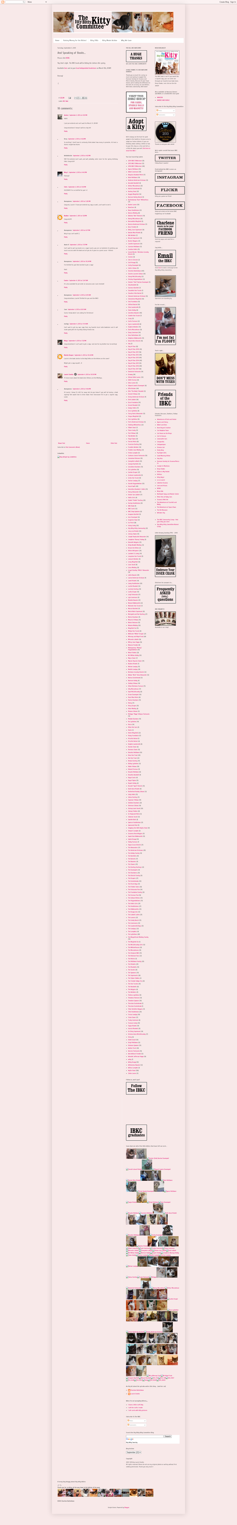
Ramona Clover (132, 749)
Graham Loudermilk (134, 475)
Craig (129, 318)
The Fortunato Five (134, 889)
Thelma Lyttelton (133, 995)
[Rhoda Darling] (143, 1266)
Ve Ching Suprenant (134, 1031)
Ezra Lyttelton (132, 411)
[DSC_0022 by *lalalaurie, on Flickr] (138, 1380)
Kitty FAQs (94, 40)
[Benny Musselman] (158, 1288)
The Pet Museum (162, 510)
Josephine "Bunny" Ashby (136, 539)
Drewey (130, 374)
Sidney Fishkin (132, 811)
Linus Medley (132, 567)
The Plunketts (132, 967)
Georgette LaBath (133, 461)
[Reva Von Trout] (152, 1224)
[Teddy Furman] (172, 1354)
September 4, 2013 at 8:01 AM (77, 309)
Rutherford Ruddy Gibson (136, 791)
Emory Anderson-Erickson (136, 397)
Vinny (130, 1037)
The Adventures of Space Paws (166, 507)
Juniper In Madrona (163, 466)
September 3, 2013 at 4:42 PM (78, 172)
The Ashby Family (133, 853)
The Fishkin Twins (133, 887)
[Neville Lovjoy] (153, 1255)
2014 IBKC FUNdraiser (135, 161)
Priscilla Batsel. (133, 741)
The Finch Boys (133, 884)
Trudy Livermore (133, 1020)
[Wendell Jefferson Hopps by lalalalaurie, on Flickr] (131, 1158)
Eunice (66, 280)
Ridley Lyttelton (133, 763)
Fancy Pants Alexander (135, 413)
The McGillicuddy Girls (135, 945)
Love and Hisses (162, 486)
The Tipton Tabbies (133, 978)
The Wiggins (132, 989)
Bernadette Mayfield (134, 221)
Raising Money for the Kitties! (74, 40)
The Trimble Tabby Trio (135, 981)
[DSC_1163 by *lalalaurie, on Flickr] (162, 1378)
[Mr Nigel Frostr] (166, 1376)
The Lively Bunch (133, 920)
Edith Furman (132, 380)
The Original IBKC (133, 953)
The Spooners (132, 973)
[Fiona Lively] (162, 1365)
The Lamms (131, 917)
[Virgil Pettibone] (153, 1202)
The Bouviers (132, 861)
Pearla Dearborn (133, 700)
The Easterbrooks (133, 881)
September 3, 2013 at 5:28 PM (82, 201)
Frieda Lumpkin (133, 453)
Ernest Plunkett (133, 405)
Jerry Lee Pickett (133, 531)
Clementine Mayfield (134, 299)
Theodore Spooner (133, 1001)
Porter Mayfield (133, 733)
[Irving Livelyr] (131, 1376)
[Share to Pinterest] (86, 98)
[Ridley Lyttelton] (162, 1321)
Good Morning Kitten (163, 456)
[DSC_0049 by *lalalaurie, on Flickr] (152, 1380)
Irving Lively (132, 525)
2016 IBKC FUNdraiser (135, 166)
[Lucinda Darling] (173, 1266)
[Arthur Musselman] (172, 1288)
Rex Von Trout (132, 758)
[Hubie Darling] (153, 1266)
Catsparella (160, 442)
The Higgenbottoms (134, 901)
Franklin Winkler (133, 447)
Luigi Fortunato (133, 594)
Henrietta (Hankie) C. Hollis (136, 489)
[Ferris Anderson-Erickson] (141, 1343)
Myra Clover (132, 658)
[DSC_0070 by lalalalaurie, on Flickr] (132, 1235)
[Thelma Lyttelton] (131, 1321)
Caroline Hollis (132, 249)
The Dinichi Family (134, 875)
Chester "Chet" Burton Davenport (138, 282)
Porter (130, 730)
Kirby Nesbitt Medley (134, 545)
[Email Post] (69, 98)
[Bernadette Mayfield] (162, 1224)
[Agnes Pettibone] (170, 1191)
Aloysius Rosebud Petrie (135, 175)
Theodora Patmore (133, 998)
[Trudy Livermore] (156, 1248)
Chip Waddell (132, 285)
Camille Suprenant (134, 244)
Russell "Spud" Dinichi (135, 786)
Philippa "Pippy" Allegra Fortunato (138, 714)
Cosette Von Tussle (134, 316)
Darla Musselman (133, 330)
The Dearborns (132, 873)
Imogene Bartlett (133, 514)
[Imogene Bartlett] (132, 1378)
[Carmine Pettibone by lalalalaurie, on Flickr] (146, 1213)
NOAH (159, 488)
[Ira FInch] (131, 1310)
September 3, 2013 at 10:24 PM (82, 261)
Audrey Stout (132, 191)
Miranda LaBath (133, 639)
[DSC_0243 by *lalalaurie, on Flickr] (130, 1380)
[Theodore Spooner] (162, 1310)
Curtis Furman (132, 321)
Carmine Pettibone (133, 247)
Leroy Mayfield (133, 562)
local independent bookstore (86, 68)
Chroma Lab (160, 447)
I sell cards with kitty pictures (137, 1410)
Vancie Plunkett (133, 1028)
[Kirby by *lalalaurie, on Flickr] (145, 1380)
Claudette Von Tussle (134, 290)
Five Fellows (132, 433)
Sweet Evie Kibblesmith (135, 836)
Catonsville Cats (162, 439)
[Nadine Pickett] (142, 1246)
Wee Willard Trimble (134, 1054)
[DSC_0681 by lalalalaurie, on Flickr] (161, 1169)
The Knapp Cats (133, 912)
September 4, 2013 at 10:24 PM (83, 355)
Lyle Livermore (132, 597)
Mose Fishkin (132, 652)
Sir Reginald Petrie (134, 814)
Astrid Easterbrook (134, 188)
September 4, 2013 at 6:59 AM (82, 295)
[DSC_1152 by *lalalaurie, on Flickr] (154, 1378)
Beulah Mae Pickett (134, 233)
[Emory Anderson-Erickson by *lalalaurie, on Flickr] (153, 1332)
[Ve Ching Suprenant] (152, 1354)
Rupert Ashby (132, 783)
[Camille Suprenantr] (162, 1343)
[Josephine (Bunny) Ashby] (170, 1253)
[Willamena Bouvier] (141, 1224)
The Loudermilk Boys (134, 926)
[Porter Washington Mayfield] (173, 1246)
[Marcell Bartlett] (145, 1378)
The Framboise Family (135, 892)
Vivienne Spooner (133, 1045)
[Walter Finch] (141, 1310)
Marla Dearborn (133, 617)
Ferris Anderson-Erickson (136, 422)
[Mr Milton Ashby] (132, 1253)
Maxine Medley (133, 625)
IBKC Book (65, 101)
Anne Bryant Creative (163, 428)
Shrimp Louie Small (134, 808)
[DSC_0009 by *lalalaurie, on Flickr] (161, 1380)
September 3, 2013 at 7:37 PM (78, 245)
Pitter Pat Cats (132, 727)
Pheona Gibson (132, 711)
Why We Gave (126, 40)
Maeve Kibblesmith (134, 603)
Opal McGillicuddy (134, 692)
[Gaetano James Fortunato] (172, 1277)
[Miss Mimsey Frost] (154, 1376)
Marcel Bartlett (133, 608)
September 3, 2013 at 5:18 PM (77, 187)
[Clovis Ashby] (131, 1255)
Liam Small (131, 565)
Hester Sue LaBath (134, 495)
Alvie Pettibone (132, 177)
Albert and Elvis (162, 425)
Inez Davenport (133, 517)
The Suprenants (133, 975)
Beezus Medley (133, 213)
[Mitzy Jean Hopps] (131, 1191)
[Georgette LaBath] (145, 1250)
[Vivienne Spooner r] (152, 1310)
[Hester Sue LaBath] (159, 1250)
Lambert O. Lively (133, 553)
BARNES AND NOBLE (163, 100)
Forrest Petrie (132, 441)
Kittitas (159, 474)
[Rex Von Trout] (131, 1224)
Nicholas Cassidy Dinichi (136, 672)
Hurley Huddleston (134, 503)
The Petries (131, 959)
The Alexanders (133, 847)
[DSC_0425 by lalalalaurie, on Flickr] (156, 1235)
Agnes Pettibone (133, 169)
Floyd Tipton (132, 439)
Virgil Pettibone (133, 1042)
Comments (161, 115)
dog (129, 344)
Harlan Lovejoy (133, 481)
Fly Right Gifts (161, 453)
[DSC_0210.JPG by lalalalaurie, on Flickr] (168, 1235)
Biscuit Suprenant (133, 238)
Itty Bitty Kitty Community (136, 528)
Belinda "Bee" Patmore (135, 216)
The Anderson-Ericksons (135, 850)
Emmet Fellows (132, 394)
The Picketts (132, 964)
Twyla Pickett (132, 1026)
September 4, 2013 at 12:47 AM (78, 280)
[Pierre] (142, 1202)
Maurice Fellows (133, 620)
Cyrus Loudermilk (133, 324)
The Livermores (133, 923)
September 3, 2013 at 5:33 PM (78, 216)
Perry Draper (132, 706)
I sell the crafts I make (135, 1408)
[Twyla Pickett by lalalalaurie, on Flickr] (131, 1202)
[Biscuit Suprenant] (172, 1343)
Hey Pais (160, 458)
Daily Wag (160, 450)
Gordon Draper (132, 472)
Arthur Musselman (134, 186)
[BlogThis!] (78, 98)
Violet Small (132, 1040)
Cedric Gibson (132, 268)
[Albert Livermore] (132, 1248)
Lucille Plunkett (133, 586)
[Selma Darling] (131, 1277)
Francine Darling (133, 444)
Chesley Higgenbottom (135, 279)
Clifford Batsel (132, 304)
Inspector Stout (133, 520)
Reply (65, 131)
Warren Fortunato (133, 1051)
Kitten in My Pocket (163, 472)
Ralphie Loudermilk (134, 744)
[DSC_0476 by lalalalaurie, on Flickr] (145, 1191)
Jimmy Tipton (132, 534)
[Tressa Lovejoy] (141, 1255)
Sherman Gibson (133, 805)
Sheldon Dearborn (133, 803)
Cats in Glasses (133, 260)
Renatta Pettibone (133, 752)
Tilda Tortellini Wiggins (135, 1009)
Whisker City (161, 513)
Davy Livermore (133, 332)
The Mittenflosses (133, 947)
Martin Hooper (69, 355)
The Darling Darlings (134, 867)
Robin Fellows (132, 766)
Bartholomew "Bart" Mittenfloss (138, 200)
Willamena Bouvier (134, 1065)
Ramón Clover (132, 747)
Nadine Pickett (132, 664)
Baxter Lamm (132, 205)
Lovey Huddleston (133, 583)
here (65, 68)
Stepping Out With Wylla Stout (137, 828)
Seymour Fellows (133, 800)
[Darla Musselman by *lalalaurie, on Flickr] (146, 1288)
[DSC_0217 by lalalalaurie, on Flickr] (158, 1158)
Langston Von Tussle (134, 556)
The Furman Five (133, 895)
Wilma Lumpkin (133, 1068)
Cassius (130, 257)
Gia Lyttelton (132, 469)
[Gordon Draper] (141, 1299)
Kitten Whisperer (133, 551)
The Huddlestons (133, 906)
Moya (66, 341)
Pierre (130, 724)
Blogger (126, 1507)
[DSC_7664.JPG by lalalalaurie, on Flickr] (145, 1180)
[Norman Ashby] (144, 1253)
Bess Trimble (132, 227)
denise (66, 115)
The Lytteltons (132, 934)
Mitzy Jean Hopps (133, 642)
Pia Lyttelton (132, 722)
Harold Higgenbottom (135, 483)
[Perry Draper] (162, 1299)
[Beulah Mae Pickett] (133, 1180)
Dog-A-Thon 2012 (133, 355)
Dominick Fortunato (134, 372)
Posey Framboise (133, 736)
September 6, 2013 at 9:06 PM (82, 389)
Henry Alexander (133, 492)
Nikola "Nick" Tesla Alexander (137, 675)
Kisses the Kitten (133, 548)
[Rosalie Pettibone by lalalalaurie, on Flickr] (132, 1213)
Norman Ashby (132, 680)
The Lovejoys (132, 929)
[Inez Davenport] (164, 1202)
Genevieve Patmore (134, 458)
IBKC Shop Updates (134, 511)
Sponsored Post (132, 825)
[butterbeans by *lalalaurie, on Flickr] (105, 1496)
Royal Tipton (132, 780)
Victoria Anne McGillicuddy (137, 1034)
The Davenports (133, 870)
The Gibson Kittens (134, 898)
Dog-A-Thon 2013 (133, 358)
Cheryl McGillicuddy (134, 276)
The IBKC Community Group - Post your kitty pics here (167, 520)
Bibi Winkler (132, 235)
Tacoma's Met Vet (162, 500)
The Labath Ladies (134, 915)
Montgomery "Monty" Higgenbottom (135, 649)
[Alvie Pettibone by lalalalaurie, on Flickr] (166, 1180)
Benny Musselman (134, 219)
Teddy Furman (132, 842)
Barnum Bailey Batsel (135, 197)
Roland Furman (133, 769)
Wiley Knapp (132, 1062)
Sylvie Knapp (132, 839)
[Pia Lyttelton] (172, 1321)
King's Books (161, 469)
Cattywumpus (161, 444)
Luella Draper (132, 592)
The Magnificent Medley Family (138, 937)
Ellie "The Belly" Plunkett (136, 391)
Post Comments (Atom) (73, 447)
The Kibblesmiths (133, 909)
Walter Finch (132, 1048)
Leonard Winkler (133, 559)
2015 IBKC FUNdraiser (135, 163)
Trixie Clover (132, 1017)
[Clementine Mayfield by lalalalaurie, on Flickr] (141, 1158)
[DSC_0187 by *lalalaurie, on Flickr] (170, 1378)
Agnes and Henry (162, 422)
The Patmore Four (133, 956)
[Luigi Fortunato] (143, 1277)
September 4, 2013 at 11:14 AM (79, 324)
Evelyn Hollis (132, 408)
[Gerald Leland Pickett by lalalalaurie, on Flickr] (134, 1169)
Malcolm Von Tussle (134, 606)
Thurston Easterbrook (134, 1003)
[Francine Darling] (163, 1266)
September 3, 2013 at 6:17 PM (81, 230)
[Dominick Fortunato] (133, 1288)
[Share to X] (80, 98)
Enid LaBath (132, 399)
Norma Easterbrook (134, 678)
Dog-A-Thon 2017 (133, 369)
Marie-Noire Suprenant (135, 611)
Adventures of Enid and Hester (166, 419)
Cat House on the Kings (164, 433)
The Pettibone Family (134, 961)
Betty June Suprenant (135, 230)
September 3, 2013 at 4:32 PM (82, 156)
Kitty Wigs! (160, 477)
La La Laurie (161, 480)
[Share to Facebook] (83, 98)
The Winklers (132, 992)
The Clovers (131, 864)
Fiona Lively (132, 430)
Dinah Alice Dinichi (134, 341)
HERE (68, 58)
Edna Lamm (132, 383)
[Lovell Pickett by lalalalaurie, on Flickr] (147, 1169)
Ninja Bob (160, 491)
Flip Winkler (132, 436)
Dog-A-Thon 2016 (133, 366)
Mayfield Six (132, 628)
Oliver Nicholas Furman (135, 686)
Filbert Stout (132, 427)
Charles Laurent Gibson (135, 274)
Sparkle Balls (132, 819)
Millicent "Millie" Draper (135, 634)
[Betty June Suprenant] (141, 1354)
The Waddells (132, 987)
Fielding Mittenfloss (134, 425)
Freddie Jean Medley (134, 450)
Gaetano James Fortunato (136, 455)
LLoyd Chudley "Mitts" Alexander (138, 570)
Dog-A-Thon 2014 (133, 360)
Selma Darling (132, 797)
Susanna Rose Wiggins (135, 833)
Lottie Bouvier (132, 575)
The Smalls (131, 970)
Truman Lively (132, 1023)
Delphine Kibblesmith (134, 338)
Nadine (66, 216)
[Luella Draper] (172, 1299)
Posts (160, 111)
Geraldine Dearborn (134, 467)
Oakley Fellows (132, 683)
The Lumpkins (132, 931)
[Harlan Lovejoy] (165, 1255)
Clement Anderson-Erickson (136, 296)
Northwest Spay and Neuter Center (168, 494)
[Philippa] (152, 1277)
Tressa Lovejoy (132, 1014)
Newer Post (61, 443)
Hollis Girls (131, 497)
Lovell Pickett (132, 581)
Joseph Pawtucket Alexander (137, 537)
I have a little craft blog (135, 1405)
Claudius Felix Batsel (134, 293)
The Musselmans (133, 950)
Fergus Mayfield (133, 416)
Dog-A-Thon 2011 (133, 352)
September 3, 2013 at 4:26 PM (77, 139)
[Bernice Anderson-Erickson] (152, 1343)
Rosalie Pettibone (133, 772)
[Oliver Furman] (162, 1354)
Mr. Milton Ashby (133, 655)
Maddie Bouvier (133, 600)
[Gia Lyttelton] (141, 1321)
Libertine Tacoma (162, 483)
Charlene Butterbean (134, 271)
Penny (130, 703)
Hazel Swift (131, 486)
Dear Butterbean (133, 335)
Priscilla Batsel (133, 738)
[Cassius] (163, 1246)
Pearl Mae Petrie (133, 697)
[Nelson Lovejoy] (132, 1266)
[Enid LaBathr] (171, 1250)
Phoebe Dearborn (133, 719)
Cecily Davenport (133, 265)
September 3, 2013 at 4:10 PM (78, 115)
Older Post (114, 443)
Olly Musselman (133, 689)
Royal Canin (132, 777)
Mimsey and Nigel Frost (135, 636)
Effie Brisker (132, 388)
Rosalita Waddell (133, 775)
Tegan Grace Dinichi (134, 845)
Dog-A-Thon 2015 (133, 363)
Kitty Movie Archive (109, 40)
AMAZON (160, 97)
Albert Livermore (133, 172)
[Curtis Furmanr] (141, 1365)
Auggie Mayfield (133, 194)
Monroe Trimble (133, 645)
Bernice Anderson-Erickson (136, 224)
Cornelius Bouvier (133, 313)
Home (57, 40)
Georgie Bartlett (133, 464)
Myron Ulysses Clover (135, 661)
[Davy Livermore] (168, 1248)
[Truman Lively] (173, 1365)
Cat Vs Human (161, 436)
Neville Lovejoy (132, 669)
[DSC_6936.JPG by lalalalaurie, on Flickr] (131, 1246)
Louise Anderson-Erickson (136, 578)
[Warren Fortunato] (161, 1277)
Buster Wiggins (133, 241)
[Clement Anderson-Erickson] (168, 1332)
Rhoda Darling (132, 761)
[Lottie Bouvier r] (158, 1213)
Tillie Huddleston (133, 1012)
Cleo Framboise (132, 302)
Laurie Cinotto (68, 374)
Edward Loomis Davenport (136, 385)
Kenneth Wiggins (133, 542)
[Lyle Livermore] (144, 1248)
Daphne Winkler (133, 327)
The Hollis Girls (133, 903)
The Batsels (131, 859)
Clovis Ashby (132, 310)
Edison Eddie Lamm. (134, 377)
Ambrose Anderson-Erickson (137, 180)
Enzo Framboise (133, 402)
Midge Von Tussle (133, 631)
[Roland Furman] (131, 1365)
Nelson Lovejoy (132, 666)
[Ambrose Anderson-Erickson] (131, 1343)
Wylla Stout (132, 1070)
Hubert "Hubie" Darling (135, 500)
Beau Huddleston (133, 210)
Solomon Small (132, 817)
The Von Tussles (133, 984)
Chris (65, 187)
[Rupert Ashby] (155, 1253)
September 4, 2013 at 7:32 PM (77, 341)
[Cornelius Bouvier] (153, 1246)
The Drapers (132, 878)
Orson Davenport (133, 694)
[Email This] (75, 98)
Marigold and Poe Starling (136, 614)
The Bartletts (132, 856)
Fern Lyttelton (132, 419)
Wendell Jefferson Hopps (136, 1056)
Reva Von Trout (133, 755)
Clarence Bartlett (133, 288)
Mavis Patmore (133, 622)
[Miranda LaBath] (132, 1250)
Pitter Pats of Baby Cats (164, 497)
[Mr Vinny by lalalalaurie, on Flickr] (159, 1191)
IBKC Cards (131, 509)
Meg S (66, 172)
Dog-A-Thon (132, 346)
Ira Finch (131, 523)
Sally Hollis (131, 794)
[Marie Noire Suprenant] (131, 1354)
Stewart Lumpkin (133, 831)
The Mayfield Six (133, 942)
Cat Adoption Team (163, 430)
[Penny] (144, 1235)
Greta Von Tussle (133, 478)
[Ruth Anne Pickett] (170, 1213)
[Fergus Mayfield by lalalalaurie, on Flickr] (156, 1180)
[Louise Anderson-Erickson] (135, 1332)
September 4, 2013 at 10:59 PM (86, 374)
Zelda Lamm (132, 1073)
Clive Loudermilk (133, 307)
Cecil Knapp (131, 262)
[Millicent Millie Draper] (152, 1299)
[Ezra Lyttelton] (172, 1310)
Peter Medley (132, 708)
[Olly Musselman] (131, 1299)
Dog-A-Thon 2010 (133, 349)
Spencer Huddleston (134, 822)
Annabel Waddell (133, 183)
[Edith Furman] (152, 1365)
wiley (129, 1059)
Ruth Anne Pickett (133, 789)
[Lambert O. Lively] (141, 1376)
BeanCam (131, 207)
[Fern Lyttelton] (152, 1321)
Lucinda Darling (133, 589)
